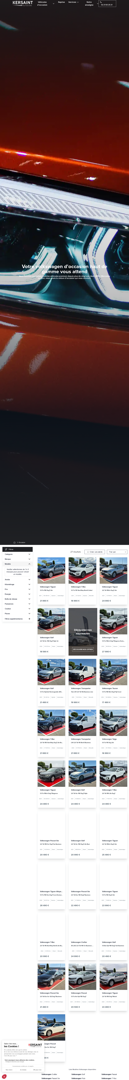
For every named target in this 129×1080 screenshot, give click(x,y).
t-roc (109, 1078)
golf (78, 1074)
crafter (49, 1074)
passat (109, 1074)
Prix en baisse (51, 937)
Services (72, 2)
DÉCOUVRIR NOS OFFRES (83, 649)
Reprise (61, 2)
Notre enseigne (89, 3)
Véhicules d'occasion (42, 3)
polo (78, 1078)
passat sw (51, 1078)
